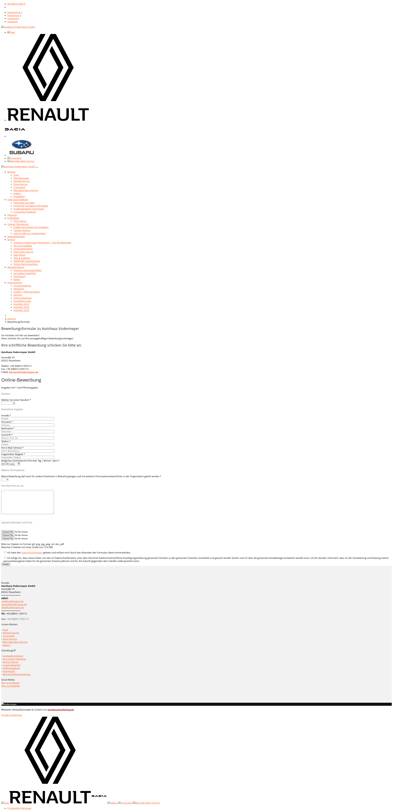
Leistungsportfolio (23, 248)
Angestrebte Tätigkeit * (13, 454)
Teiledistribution (15, 267)
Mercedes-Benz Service (26, 190)
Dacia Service (20, 184)
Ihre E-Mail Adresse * (12, 447)
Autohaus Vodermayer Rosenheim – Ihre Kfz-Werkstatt (42, 242)
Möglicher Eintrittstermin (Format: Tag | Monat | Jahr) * (30, 460)
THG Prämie (20, 221)
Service (11, 239)
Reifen (17, 279)
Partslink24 (19, 276)
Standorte (19, 288)
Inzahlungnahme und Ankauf (29, 208)
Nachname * (7, 428)
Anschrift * (7, 434)
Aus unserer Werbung (14, 658)
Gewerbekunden (16, 236)
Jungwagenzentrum (13, 655)
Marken (11, 171)
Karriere (18, 294)
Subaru (17, 193)
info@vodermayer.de (12, 601)
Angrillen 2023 (21, 304)
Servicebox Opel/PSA (25, 273)
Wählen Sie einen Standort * (16, 399)
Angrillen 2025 (21, 310)
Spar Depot (19, 254)
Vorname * (7, 421)
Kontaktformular (22, 301)
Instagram (12, 21)
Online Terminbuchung (26, 264)
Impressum (13, 15)
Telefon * (6, 441)
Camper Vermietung (18, 224)
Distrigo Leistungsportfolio (28, 270)
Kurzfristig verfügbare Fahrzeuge (31, 205)
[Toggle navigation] (37, 167)
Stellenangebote (11, 668)
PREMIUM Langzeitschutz (27, 261)
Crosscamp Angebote (25, 211)
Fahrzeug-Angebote (17, 199)
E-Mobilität (13, 218)
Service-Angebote (23, 245)
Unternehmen (14, 282)
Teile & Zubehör (22, 257)
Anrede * (6, 415)
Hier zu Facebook (10, 682)
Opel (16, 174)
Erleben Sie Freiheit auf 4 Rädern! (31, 227)
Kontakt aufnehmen (11, 715)
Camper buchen (22, 230)
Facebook (12, 18)
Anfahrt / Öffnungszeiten (27, 291)
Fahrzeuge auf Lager (24, 202)
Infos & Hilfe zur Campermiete (29, 233)
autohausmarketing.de (60, 709)
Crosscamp (19, 187)
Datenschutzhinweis (32, 552)
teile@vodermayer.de (12, 607)
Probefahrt (19, 196)
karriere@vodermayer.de (23, 372)
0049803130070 (16, 3)
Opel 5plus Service (23, 251)
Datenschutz (13, 12)
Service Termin (10, 661)
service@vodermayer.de (14, 604)
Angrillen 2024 (21, 307)
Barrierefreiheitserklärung (16, 674)
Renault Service (22, 181)
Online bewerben (23, 297)
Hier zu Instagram (10, 685)
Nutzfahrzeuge (21, 178)
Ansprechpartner (22, 285)
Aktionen (12, 214)
